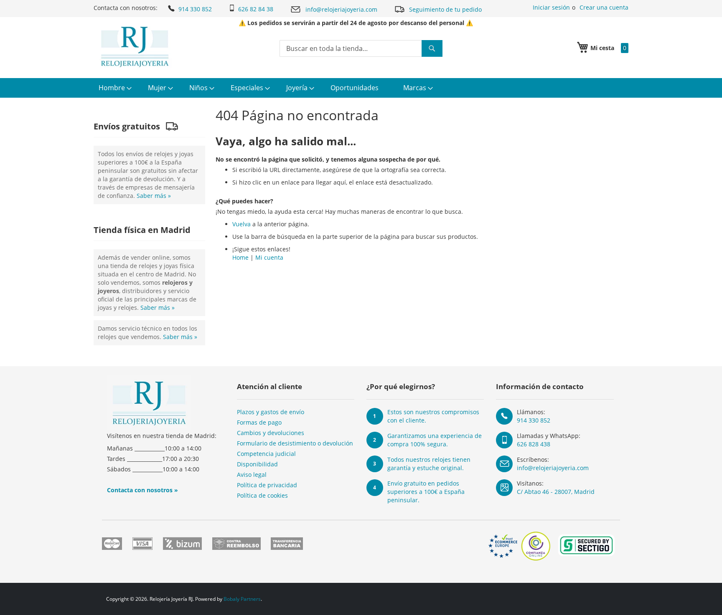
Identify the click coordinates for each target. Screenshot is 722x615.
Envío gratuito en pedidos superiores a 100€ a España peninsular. (426, 491)
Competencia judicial (266, 454)
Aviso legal (252, 474)
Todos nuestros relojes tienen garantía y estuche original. (428, 464)
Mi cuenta (269, 257)
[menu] (361, 88)
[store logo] (135, 46)
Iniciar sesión (551, 7)
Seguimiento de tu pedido (445, 9)
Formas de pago (259, 422)
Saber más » (154, 196)
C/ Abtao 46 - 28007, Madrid (556, 492)
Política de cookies (262, 495)
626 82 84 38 (255, 9)
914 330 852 (195, 9)
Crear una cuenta (604, 7)
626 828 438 (533, 444)
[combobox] (361, 48)
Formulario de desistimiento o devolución (295, 443)
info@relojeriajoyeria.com (341, 9)
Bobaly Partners (242, 598)
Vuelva (241, 224)
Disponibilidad (257, 464)
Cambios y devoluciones (270, 433)
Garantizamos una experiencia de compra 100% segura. (434, 440)
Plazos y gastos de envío (270, 412)
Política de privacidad (267, 485)
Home (240, 257)
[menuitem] (114, 88)
